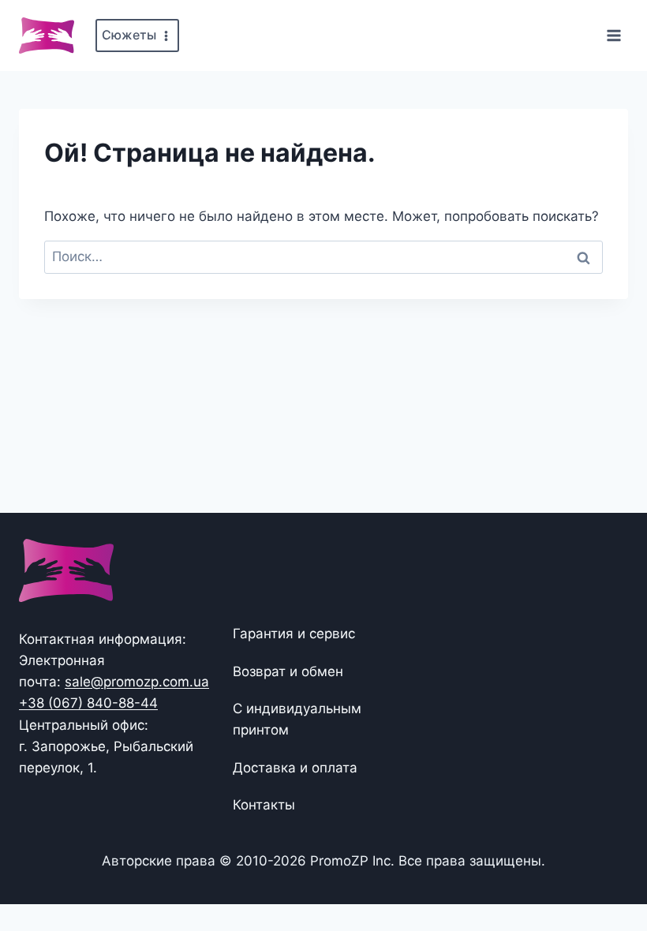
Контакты (264, 805)
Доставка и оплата (295, 768)
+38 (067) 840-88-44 (88, 703)
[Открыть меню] (613, 35)
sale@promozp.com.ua (137, 682)
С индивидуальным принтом (297, 719)
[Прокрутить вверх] (609, 870)
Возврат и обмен (288, 671)
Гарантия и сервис (294, 633)
